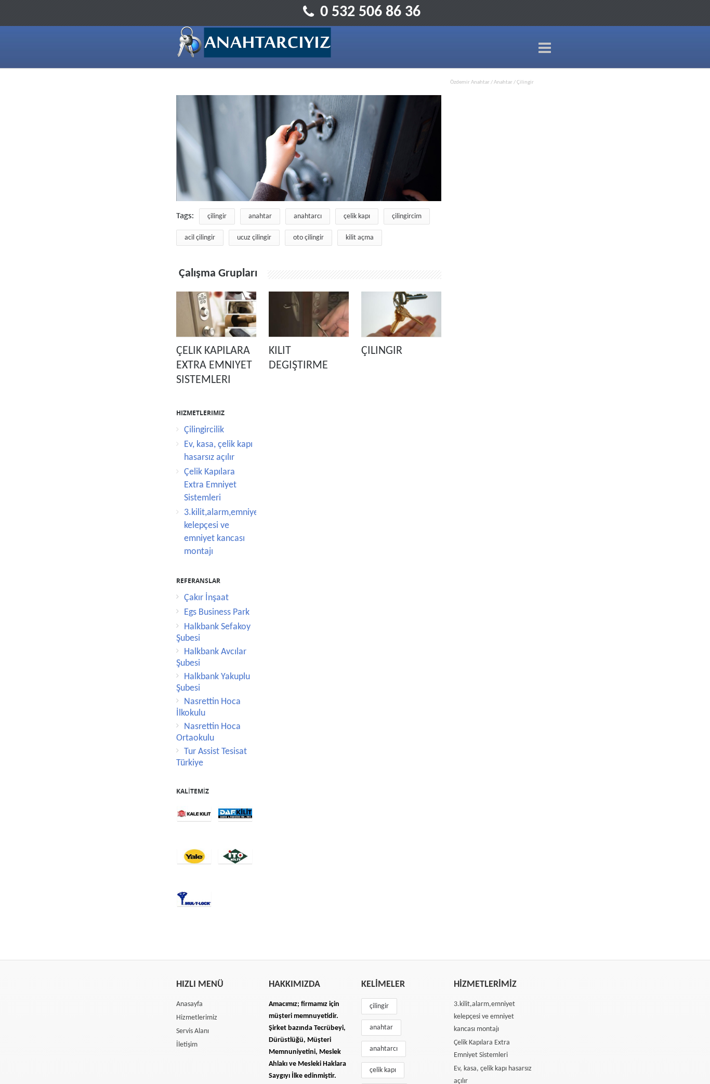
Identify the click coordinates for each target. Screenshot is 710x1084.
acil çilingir (200, 238)
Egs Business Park (216, 612)
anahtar (260, 216)
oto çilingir (308, 238)
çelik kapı (357, 216)
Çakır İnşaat (206, 598)
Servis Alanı (192, 1031)
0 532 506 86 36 (370, 12)
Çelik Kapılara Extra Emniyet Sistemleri (214, 365)
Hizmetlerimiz (196, 1018)
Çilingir (381, 351)
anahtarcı (308, 216)
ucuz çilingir (254, 238)
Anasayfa (189, 1004)
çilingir (217, 216)
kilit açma (360, 238)
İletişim (187, 1045)
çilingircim (407, 216)
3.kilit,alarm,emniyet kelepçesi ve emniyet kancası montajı (484, 1016)
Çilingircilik (204, 430)
